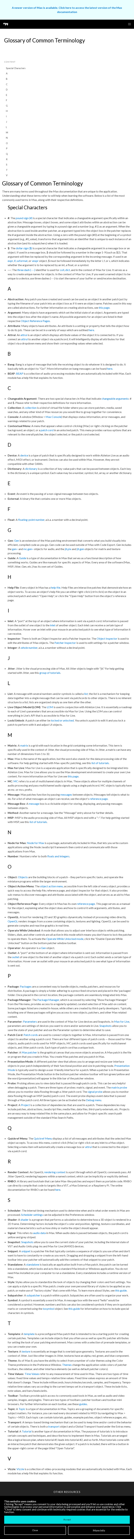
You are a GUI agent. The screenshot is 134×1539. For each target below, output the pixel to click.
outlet (15, 957)
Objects (23, 877)
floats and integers (58, 856)
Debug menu (93, 1100)
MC (15, 781)
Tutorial (26, 1431)
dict (67, 270)
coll (62, 270)
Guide (22, 558)
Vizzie (20, 1469)
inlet (52, 625)
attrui (24, 335)
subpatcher (33, 1295)
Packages (26, 986)
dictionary (31, 468)
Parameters (30, 1021)
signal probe (95, 1091)
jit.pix (68, 549)
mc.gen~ (28, 549)
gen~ (15, 549)
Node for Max (35, 843)
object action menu (51, 886)
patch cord (47, 430)
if (15, 260)
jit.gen (80, 549)
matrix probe (119, 1087)
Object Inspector (107, 638)
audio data (39, 1233)
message (34, 803)
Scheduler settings (32, 1214)
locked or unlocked (62, 720)
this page (104, 307)
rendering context (54, 1172)
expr (10, 260)
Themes (67, 1364)
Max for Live (121, 1021)
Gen (16, 540)
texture (26, 1351)
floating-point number (31, 519)
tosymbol (48, 1308)
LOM (50, 707)
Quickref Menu (43, 1138)
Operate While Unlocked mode (64, 938)
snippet (25, 1251)
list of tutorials (100, 763)
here (91, 330)
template (29, 1333)
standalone (32, 1264)
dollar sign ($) (24, 248)
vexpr (35, 260)
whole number (29, 647)
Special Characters (15, 68)
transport (53, 1426)
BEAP (19, 373)
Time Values (32, 1373)
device (24, 455)
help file (55, 587)
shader (25, 1219)
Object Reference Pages (35, 321)
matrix (24, 745)
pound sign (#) (24, 218)
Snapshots (105, 1025)
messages (66, 794)
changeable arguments (115, 398)
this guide (121, 1290)
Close (35, 1530)
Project (25, 1105)
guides (83, 1404)
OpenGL (13, 921)
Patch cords (31, 1034)
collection (30, 407)
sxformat (22, 260)
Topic (21, 1409)
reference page (99, 798)
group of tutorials (49, 672)
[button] (129, 24)
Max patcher (29, 1052)
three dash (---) (26, 270)
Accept (67, 1519)
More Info (99, 1530)
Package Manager (48, 999)
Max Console (53, 416)
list (86, 693)
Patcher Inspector (65, 642)
